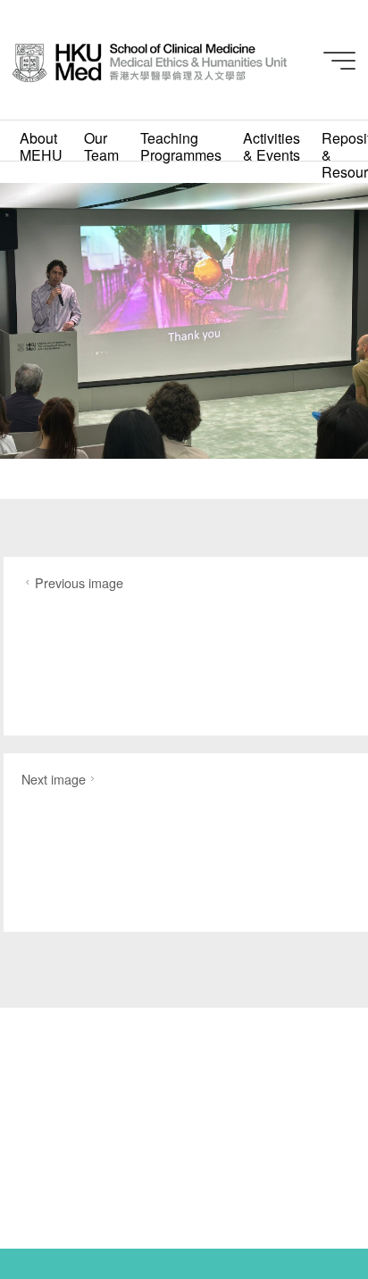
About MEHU (41, 146)
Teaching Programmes (181, 146)
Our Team (101, 146)
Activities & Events (271, 146)
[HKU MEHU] (149, 60)
